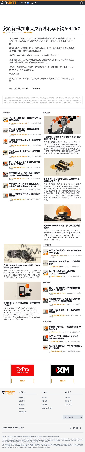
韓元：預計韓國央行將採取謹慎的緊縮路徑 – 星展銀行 (24, 163)
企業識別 (22, 408)
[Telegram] (74, 428)
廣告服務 (44, 401)
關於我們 (22, 392)
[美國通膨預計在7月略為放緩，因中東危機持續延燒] (22, 291)
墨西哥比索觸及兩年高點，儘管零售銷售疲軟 (24, 152)
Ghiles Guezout (55, 332)
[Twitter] (77, 428)
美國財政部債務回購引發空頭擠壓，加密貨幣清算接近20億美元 (22, 266)
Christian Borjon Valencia (19, 123)
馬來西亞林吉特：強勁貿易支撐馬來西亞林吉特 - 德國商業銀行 (24, 174)
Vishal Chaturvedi (56, 276)
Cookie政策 (68, 405)
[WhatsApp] (70, 428)
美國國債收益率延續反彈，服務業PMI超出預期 (25, 141)
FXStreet (8, 2)
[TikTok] (80, 428)
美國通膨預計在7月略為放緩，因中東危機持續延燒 (22, 304)
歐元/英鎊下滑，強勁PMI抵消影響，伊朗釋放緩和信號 (64, 337)
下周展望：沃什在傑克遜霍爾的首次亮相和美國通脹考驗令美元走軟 (24, 185)
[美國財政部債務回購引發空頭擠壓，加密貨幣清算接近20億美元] (22, 253)
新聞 (4, 32)
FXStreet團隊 (28, 32)
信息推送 (37, 88)
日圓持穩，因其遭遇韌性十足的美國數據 (64, 262)
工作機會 (44, 404)
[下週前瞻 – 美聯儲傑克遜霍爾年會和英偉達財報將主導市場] (62, 125)
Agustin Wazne (15, 189)
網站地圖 (67, 397)
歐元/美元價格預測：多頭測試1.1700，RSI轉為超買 (62, 272)
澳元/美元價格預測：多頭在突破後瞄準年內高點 (25, 119)
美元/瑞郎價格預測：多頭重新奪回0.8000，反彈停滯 (24, 130)
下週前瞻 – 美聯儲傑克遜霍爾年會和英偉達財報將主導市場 (62, 138)
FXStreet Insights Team (18, 167)
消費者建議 (22, 412)
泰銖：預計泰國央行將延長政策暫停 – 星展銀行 (25, 195)
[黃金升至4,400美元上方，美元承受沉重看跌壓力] (62, 213)
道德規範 (22, 405)
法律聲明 (68, 392)
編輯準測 (22, 401)
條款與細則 (68, 401)
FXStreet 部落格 (47, 408)
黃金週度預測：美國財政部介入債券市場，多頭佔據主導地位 (62, 180)
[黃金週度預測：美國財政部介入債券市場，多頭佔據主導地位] (62, 167)
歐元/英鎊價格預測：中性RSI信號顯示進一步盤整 (65, 347)
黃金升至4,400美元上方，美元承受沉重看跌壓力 (62, 226)
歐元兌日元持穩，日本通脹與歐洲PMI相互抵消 (65, 328)
